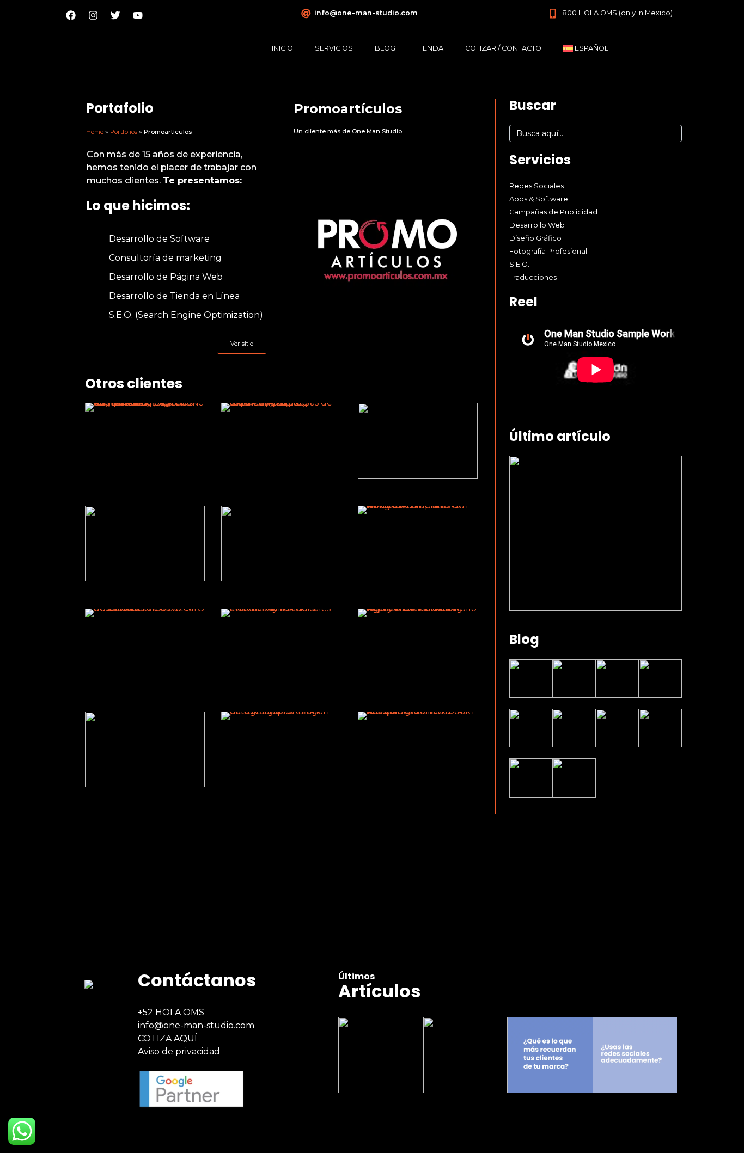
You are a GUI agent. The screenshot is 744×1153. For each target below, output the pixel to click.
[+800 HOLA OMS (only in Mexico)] (553, 14)
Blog (385, 48)
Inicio (282, 48)
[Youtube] (138, 15)
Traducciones (533, 277)
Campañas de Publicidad (553, 212)
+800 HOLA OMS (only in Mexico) (615, 13)
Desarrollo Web (537, 225)
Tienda (430, 48)
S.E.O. (519, 264)
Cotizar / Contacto (503, 48)
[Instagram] (93, 15)
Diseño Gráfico (535, 238)
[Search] (669, 133)
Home (94, 132)
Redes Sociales (536, 186)
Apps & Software (538, 199)
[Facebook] (71, 15)
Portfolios (123, 132)
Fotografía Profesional (548, 251)
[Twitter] (115, 15)
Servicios (334, 48)
